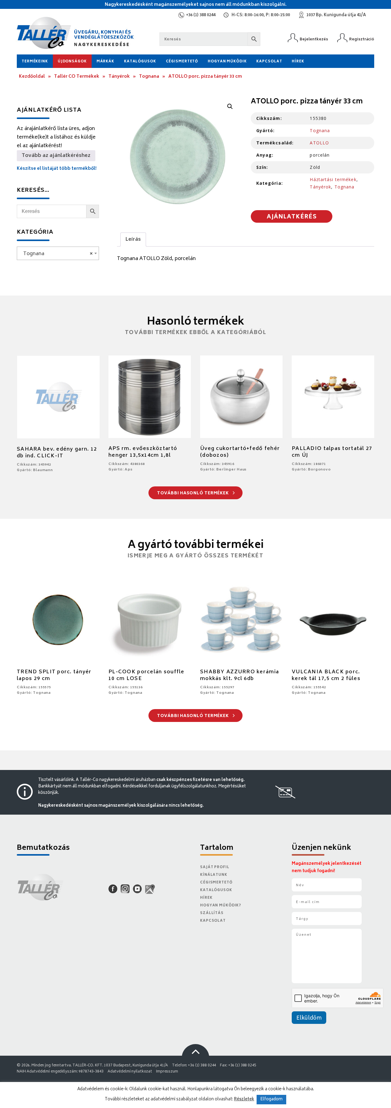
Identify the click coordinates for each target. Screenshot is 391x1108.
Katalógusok (140, 62)
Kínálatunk (213, 875)
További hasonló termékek (193, 493)
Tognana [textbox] (56, 254)
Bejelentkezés (314, 39)
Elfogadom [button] (271, 1099)
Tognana (149, 76)
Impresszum (167, 1072)
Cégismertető (182, 62)
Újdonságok (72, 62)
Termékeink (35, 62)
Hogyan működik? (220, 906)
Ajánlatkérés (292, 217)
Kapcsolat (269, 62)
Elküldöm (309, 1018)
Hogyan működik (227, 62)
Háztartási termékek (333, 179)
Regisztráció (361, 39)
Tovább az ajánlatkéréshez (56, 155)
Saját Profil (214, 867)
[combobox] (58, 253)
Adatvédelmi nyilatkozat (130, 1072)
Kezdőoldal (32, 76)
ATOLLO (319, 143)
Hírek (298, 62)
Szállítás (212, 913)
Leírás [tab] (133, 239)
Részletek (244, 1099)
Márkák (105, 62)
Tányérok (119, 76)
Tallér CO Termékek (76, 76)
